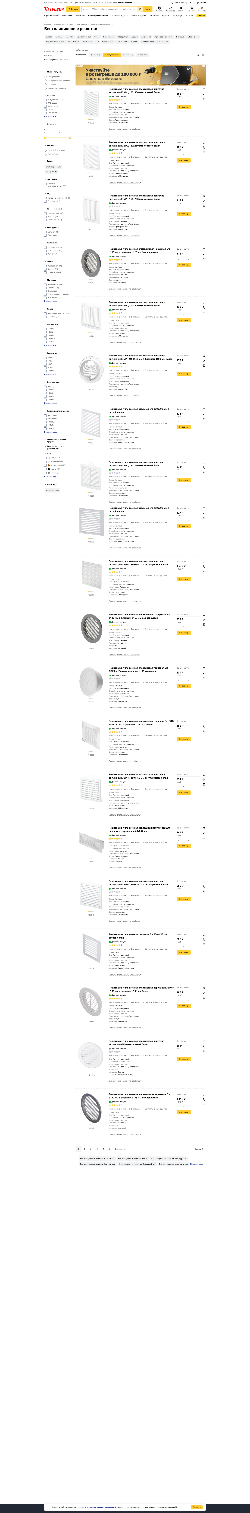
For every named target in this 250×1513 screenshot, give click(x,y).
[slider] (45, 138)
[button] (85, 2)
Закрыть (197, 1507)
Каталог (74, 9)
